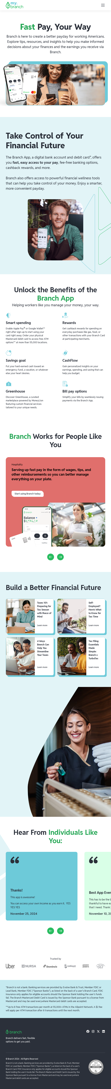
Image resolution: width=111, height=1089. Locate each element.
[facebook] (88, 1031)
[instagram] (93, 1031)
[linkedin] (103, 1031)
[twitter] (98, 1031)
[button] (102, 5)
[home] (14, 5)
